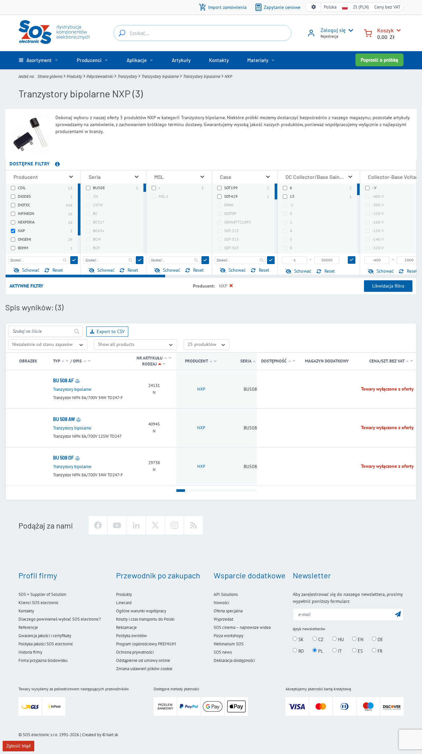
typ (56, 361)
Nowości (221, 602)
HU (340, 639)
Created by (91, 734)
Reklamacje (126, 627)
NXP (201, 389)
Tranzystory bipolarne (160, 76)
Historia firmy (30, 652)
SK (300, 639)
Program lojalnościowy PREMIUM (146, 644)
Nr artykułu (149, 358)
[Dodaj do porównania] (77, 381)
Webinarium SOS (229, 644)
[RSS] (193, 525)
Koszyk (385, 30)
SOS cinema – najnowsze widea (242, 627)
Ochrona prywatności (135, 652)
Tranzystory (127, 76)
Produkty (74, 76)
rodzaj (149, 364)
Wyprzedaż (223, 619)
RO (300, 651)
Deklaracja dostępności (234, 660)
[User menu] (349, 30)
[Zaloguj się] (311, 35)
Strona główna (49, 76)
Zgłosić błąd (18, 746)
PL (320, 651)
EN (359, 639)
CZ (320, 639)
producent (196, 361)
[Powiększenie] (71, 177)
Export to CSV (111, 331)
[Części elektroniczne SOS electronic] (54, 32)
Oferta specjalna (228, 611)
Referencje (28, 627)
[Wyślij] (74, 260)
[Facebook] (98, 525)
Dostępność (273, 361)
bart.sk (112, 734)
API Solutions (226, 594)
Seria (246, 361)
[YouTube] (117, 525)
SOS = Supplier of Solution (42, 594)
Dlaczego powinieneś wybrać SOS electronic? (59, 619)
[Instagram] (174, 525)
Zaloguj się (333, 30)
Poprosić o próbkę (379, 60)
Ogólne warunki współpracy (141, 611)
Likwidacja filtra (388, 286)
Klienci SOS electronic (38, 602)
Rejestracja (329, 36)
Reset (57, 270)
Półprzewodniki (99, 76)
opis (77, 361)
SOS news (223, 652)
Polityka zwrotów (131, 635)
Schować (30, 270)
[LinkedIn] (136, 525)
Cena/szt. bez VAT (387, 361)
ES (359, 651)
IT (339, 651)
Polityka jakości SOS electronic (45, 644)
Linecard (124, 602)
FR (379, 651)
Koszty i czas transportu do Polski (145, 619)
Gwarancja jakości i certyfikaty (44, 635)
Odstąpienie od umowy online (143, 660)
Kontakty (26, 611)
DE (379, 639)
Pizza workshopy (228, 635)
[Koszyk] (368, 32)
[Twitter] (155, 525)
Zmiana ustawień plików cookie (144, 668)
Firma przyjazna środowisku (43, 660)
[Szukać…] (122, 33)
